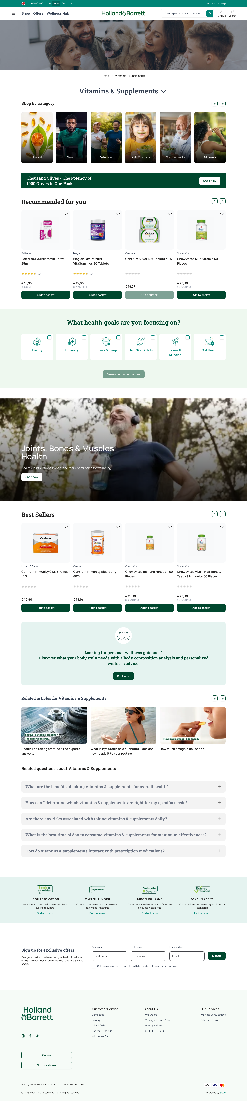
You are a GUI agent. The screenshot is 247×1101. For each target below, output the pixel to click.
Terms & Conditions (73, 1084)
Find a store (213, 3)
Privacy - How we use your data (38, 1084)
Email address (176, 947)
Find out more (45, 913)
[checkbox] (49, 337)
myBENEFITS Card (154, 1030)
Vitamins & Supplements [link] (130, 76)
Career (46, 1055)
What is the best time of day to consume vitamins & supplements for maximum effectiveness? (115, 834)
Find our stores (46, 1065)
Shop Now (209, 181)
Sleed (223, 1092)
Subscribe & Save (210, 1020)
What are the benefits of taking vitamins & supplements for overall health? (96, 786)
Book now (123, 676)
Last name (136, 947)
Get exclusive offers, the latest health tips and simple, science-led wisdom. (137, 966)
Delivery (96, 1020)
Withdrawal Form (101, 1036)
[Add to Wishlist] (66, 214)
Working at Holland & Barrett (160, 1020)
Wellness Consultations (213, 1014)
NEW (56, 3)
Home (105, 76)
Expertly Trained (153, 1025)
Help (223, 3)
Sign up (217, 956)
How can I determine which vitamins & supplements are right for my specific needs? (106, 802)
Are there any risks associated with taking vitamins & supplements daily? (96, 818)
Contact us (98, 1014)
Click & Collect (99, 1025)
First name (97, 947)
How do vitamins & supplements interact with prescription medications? (94, 851)
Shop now (67, 3)
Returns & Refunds (102, 1030)
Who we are (151, 1014)
